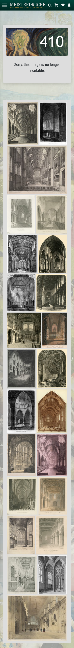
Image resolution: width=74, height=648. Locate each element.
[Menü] (5, 5)
